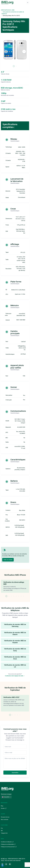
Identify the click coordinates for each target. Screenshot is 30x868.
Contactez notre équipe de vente (14, 676)
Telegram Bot (4, 833)
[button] (24, 51)
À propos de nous (5, 817)
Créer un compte (8, 559)
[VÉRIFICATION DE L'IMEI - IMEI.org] (7, 2)
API (2, 830)
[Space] (7, 788)
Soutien (3, 808)
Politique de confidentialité (7, 844)
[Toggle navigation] (27, 2)
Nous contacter (4, 819)
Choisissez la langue (6, 794)
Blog (2, 805)
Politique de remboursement (8, 846)
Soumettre (15, 772)
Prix (2, 828)
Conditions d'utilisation (6, 841)
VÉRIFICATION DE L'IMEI (7, 10)
